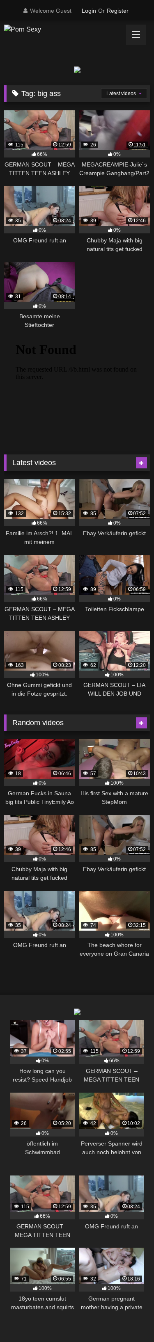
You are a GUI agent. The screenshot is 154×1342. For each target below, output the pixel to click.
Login (89, 10)
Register (118, 10)
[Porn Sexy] (63, 29)
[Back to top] (129, 1318)
